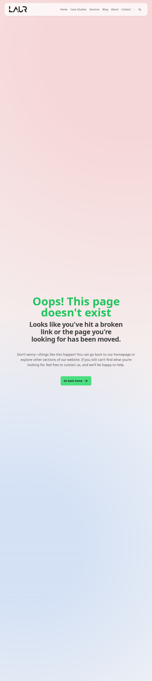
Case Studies (78, 9)
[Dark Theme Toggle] (140, 9)
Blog (105, 9)
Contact (126, 9)
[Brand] (18, 9)
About (114, 9)
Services (94, 9)
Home (63, 9)
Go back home (73, 381)
